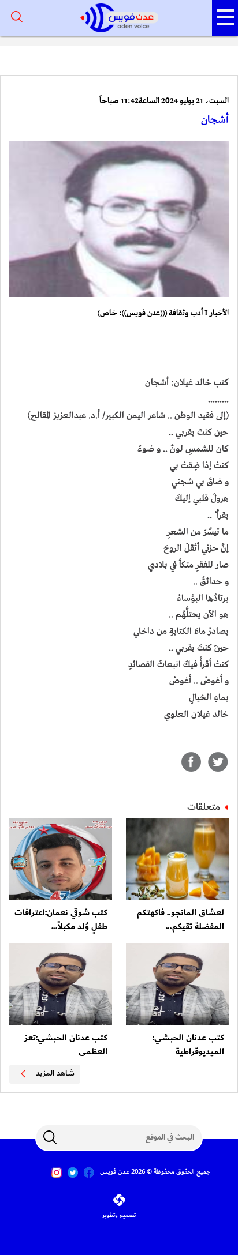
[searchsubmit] (49, 1137)
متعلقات (203, 807)
